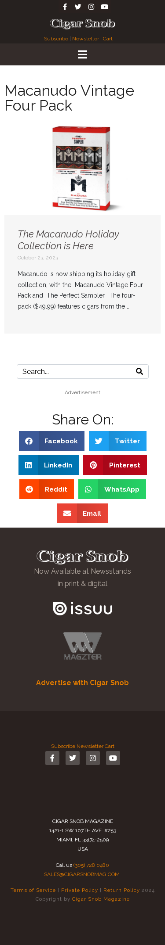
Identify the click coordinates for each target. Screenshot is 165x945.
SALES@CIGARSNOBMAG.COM (82, 874)
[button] (52, 441)
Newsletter (85, 39)
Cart (108, 39)
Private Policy (79, 890)
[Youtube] (104, 6)
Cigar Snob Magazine (101, 899)
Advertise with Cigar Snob (82, 683)
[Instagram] (91, 6)
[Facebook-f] (65, 6)
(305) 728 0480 (91, 865)
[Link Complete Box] (82, 228)
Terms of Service (33, 890)
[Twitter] (78, 6)
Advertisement (82, 392)
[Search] (139, 371)
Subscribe (57, 39)
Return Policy (121, 890)
